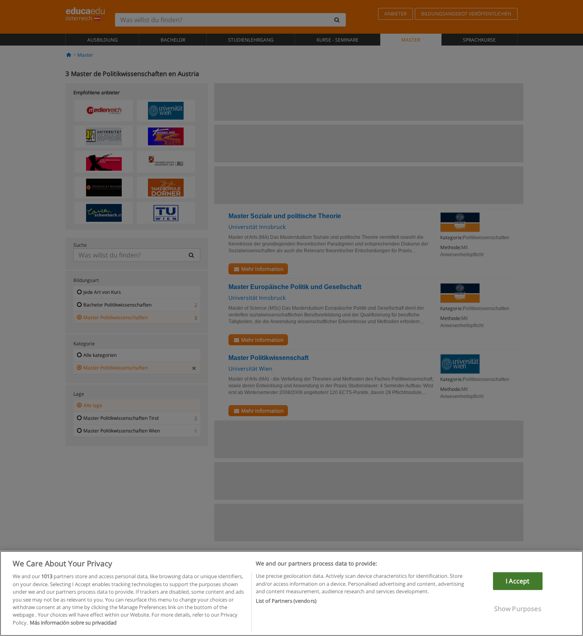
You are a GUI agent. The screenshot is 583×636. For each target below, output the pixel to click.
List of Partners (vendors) (286, 601)
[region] (291, 593)
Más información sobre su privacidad (73, 622)
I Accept (517, 581)
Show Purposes (517, 608)
